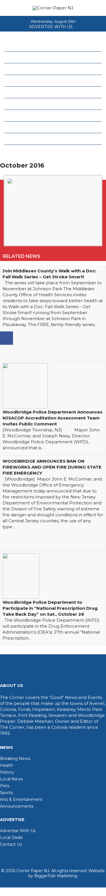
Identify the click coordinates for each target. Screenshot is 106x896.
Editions (16, 138)
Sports (6, 792)
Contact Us (11, 844)
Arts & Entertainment (21, 799)
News (13, 69)
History (7, 772)
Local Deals (19, 127)
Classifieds (18, 115)
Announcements (16, 806)
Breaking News (15, 758)
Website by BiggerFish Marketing (66, 873)
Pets (4, 785)
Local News (11, 779)
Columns (16, 92)
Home (13, 45)
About (14, 57)
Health (6, 765)
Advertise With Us (18, 830)
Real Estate (19, 103)
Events (14, 80)
